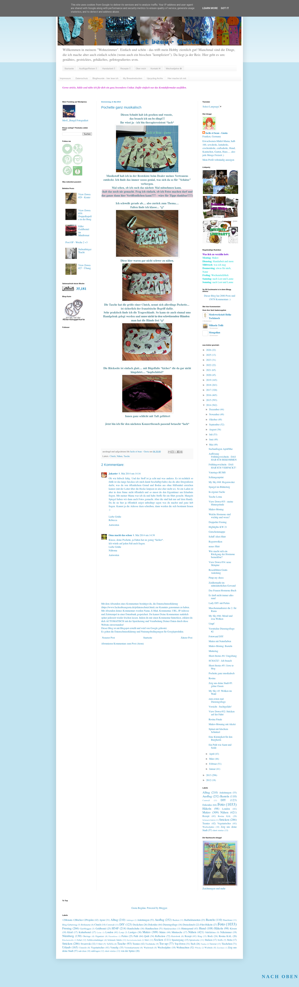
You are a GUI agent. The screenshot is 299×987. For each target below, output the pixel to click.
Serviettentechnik (134, 940)
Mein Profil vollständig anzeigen (218, 159)
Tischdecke (150, 943)
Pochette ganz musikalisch (222, 673)
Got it (225, 8)
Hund (202, 928)
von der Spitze (128, 950)
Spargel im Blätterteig (219, 486)
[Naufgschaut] (220, 193)
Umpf (211, 623)
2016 (209, 395)
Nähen (119, 456)
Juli (211, 434)
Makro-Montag (216, 509)
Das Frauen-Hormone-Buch (222, 590)
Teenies (206, 823)
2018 (209, 384)
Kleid (70, 932)
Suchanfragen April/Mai (221, 448)
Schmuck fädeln (208, 820)
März (212, 758)
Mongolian (214, 332)
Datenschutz (82, 78)
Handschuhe (133, 928)
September (214, 424)
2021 (209, 370)
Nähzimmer (226, 932)
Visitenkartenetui (131, 947)
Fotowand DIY (216, 636)
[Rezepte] (220, 242)
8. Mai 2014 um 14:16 (130, 473)
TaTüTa (110, 943)
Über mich (141, 68)
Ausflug (207, 796)
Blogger (163, 907)
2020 (209, 374)
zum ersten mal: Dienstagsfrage (217, 700)
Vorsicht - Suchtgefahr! (220, 706)
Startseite (69, 68)
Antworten (114, 524)
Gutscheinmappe (217, 531)
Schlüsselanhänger (95, 939)
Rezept (205, 816)
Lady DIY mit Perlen (219, 603)
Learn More (210, 8)
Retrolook (175, 936)
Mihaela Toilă (216, 325)
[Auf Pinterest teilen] (181, 451)
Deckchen (138, 924)
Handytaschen (170, 928)
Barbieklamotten (192, 919)
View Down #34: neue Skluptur (220, 563)
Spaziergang (178, 939)
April (212, 753)
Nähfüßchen (210, 932)
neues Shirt (214, 546)
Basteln (224, 796)
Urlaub (66, 947)
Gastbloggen (85, 928)
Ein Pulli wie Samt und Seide (220, 746)
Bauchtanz (227, 919)
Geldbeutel (100, 928)
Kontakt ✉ (156, 68)
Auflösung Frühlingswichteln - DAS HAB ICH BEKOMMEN (223, 456)
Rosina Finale (215, 719)
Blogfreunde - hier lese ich (105, 78)
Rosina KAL (224, 816)
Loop (121, 932)
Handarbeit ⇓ (108, 68)
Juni (211, 439)
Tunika (203, 943)
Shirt (147, 939)
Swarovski (86, 943)
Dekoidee (207, 804)
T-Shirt (99, 943)
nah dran (82, 950)
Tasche (127, 456)
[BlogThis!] (172, 451)
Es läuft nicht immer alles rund (221, 597)
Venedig (114, 947)
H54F (115, 928)
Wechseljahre (208, 826)
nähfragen (95, 950)
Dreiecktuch (189, 924)
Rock (210, 936)
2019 (209, 379)
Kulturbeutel (85, 932)
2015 (209, 400)
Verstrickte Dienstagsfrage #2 (222, 630)
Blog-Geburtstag (69, 924)
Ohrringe (87, 936)
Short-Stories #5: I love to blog (221, 667)
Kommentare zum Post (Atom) (129, 643)
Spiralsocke (194, 939)
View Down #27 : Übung (84, 266)
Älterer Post (186, 637)
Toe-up (163, 943)
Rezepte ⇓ (125, 68)
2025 (209, 354)
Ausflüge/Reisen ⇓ (88, 68)
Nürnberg (68, 936)
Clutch (113, 456)
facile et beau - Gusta (217, 133)
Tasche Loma (215, 496)
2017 (209, 389)
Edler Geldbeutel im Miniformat (83, 231)
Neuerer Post (108, 637)
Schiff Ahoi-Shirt (217, 536)
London (226, 808)
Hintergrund (187, 928)
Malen (162, 932)
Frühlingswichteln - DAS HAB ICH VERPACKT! (222, 466)
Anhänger (130, 920)
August (213, 429)
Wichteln (208, 947)
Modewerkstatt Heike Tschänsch (220, 316)
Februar (213, 763)
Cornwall (206, 800)
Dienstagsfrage (170, 924)
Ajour (102, 919)
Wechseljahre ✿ (174, 68)
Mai (211, 444)
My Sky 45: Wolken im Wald (220, 692)
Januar (212, 768)
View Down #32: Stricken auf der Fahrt (222, 713)
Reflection (160, 936)
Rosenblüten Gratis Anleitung (218, 571)
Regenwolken (215, 541)
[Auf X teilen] (175, 451)
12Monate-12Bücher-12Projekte (78, 919)
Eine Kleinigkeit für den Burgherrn (220, 738)
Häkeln (206, 808)
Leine (99, 932)
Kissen (233, 928)
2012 (209, 780)
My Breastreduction (132, 78)
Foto (221, 804)
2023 (209, 359)
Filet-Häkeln (206, 924)
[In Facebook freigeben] (178, 451)
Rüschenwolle (68, 940)
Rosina (212, 678)
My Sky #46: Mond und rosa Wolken (221, 617)
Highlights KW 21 (218, 526)
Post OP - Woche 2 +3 (76, 242)
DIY (223, 800)
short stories (218, 830)
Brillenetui (85, 924)
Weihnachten (182, 947)
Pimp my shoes (216, 577)
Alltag (206, 792)
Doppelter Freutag (218, 522)
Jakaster (113, 473)
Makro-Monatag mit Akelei (222, 724)
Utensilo (83, 947)
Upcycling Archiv (155, 78)
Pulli (136, 936)
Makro (206, 812)
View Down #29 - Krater (84, 196)
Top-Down (180, 943)
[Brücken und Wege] (220, 217)
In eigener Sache (217, 491)
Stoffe (220, 939)
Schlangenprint (216, 477)
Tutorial (212, 943)
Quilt (146, 936)
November (214, 414)
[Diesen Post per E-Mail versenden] (169, 451)
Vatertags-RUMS (217, 472)
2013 (209, 775)
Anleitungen (225, 792)
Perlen (124, 936)
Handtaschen (151, 928)
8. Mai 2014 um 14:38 (144, 535)
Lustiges (132, 932)
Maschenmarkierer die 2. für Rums (222, 609)
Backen (176, 919)
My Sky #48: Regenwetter (222, 482)
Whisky (198, 947)
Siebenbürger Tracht (84, 251)
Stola (229, 939)
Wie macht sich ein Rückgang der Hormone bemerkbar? (222, 554)
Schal (79, 939)
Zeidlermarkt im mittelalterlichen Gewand (222, 584)
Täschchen (227, 943)
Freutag (67, 928)
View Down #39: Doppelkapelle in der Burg (85, 215)
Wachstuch (148, 947)
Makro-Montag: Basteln (220, 646)
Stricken (224, 819)
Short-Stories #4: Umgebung (223, 655)
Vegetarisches (224, 823)
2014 (209, 405)
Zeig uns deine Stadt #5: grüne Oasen (221, 684)
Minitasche (177, 932)
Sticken (208, 939)
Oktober (213, 419)
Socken (158, 940)
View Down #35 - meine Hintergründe (221, 503)
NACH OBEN (280, 976)
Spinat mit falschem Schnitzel (218, 730)
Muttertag (213, 651)
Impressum (65, 78)
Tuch (193, 943)
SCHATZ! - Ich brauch (220, 660)
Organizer (99, 936)
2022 (209, 365)
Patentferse (113, 936)
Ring (200, 936)
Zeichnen (220, 947)
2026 (209, 349)
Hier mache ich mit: (177, 78)
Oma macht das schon (120, 535)
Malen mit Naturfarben (220, 641)
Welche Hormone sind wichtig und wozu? (220, 516)
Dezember (214, 409)
